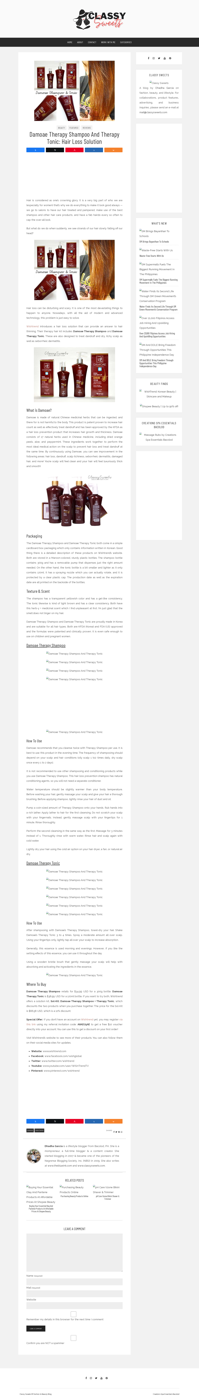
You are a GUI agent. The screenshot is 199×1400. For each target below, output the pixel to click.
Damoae (30, 1130)
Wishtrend (32, 326)
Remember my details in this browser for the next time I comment (64, 1319)
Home (69, 42)
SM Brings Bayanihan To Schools (154, 241)
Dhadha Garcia (164, 88)
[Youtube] (165, 58)
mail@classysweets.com (153, 112)
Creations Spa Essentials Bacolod (166, 1394)
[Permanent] (41, 1202)
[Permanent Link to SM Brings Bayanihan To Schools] (159, 233)
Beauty (61, 127)
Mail (33, 1287)
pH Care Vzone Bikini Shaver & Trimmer (107, 1197)
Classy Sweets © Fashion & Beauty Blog (36, 1394)
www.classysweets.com (91, 1165)
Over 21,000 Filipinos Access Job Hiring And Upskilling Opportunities (157, 335)
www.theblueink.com (60, 1165)
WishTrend (39, 1130)
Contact (92, 42)
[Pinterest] (170, 58)
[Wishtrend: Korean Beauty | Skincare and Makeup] (159, 394)
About (80, 42)
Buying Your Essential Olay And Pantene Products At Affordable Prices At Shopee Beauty (41, 1208)
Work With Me (108, 42)
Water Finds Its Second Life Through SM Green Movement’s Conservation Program (158, 308)
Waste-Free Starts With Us (151, 255)
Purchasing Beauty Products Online (74, 1196)
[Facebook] (148, 58)
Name (34, 1275)
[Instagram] (154, 58)
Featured (73, 127)
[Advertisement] (75, 175)
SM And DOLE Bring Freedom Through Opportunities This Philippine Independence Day (156, 363)
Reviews (87, 127)
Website (31, 1299)
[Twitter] (159, 58)
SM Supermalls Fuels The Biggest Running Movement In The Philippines (158, 281)
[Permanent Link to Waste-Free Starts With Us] (156, 250)
